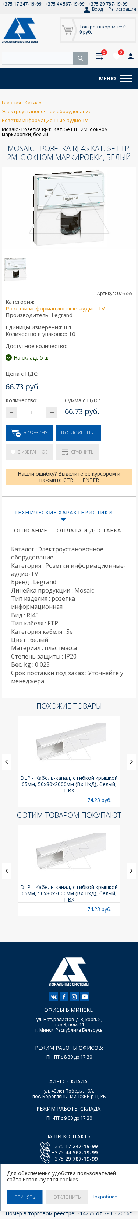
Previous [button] (6, 762)
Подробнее (104, 1196)
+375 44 (75, 1152)
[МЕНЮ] (126, 78)
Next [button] (131, 762)
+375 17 (75, 1146)
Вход (97, 9)
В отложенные (78, 433)
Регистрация (122, 9)
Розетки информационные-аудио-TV (55, 308)
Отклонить (67, 1197)
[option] (69, 761)
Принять (24, 1197)
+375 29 (75, 1158)
